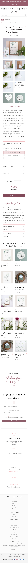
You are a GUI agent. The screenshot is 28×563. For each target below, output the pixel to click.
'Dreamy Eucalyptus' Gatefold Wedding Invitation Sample (15, 22)
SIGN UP (14, 420)
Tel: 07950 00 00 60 (14, 484)
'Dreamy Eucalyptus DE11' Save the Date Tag (6, 311)
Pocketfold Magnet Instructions (14, 527)
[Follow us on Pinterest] (17, 496)
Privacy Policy (14, 534)
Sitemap (14, 509)
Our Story (14, 505)
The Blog (14, 529)
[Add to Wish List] (25, 26)
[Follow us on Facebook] (14, 496)
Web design (10, 556)
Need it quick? (14, 525)
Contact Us (14, 503)
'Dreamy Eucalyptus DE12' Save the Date (19, 311)
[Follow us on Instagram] (20, 496)
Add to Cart (14, 195)
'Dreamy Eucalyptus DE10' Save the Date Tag (6, 333)
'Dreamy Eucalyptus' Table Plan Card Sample (19, 356)
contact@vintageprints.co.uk (14, 471)
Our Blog (14, 507)
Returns (14, 516)
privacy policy (8, 416)
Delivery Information (14, 532)
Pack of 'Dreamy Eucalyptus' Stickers (18, 265)
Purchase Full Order (14, 106)
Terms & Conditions (14, 536)
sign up (13, 550)
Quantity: (10, 181)
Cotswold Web (17, 556)
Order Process (14, 522)
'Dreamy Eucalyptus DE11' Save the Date (5, 287)
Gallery (14, 524)
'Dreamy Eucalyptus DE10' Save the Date (5, 265)
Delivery (14, 514)
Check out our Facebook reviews (14, 456)
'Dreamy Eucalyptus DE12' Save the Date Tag (19, 333)
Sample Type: (6, 148)
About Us (14, 531)
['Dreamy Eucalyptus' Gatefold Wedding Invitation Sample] (8, 65)
